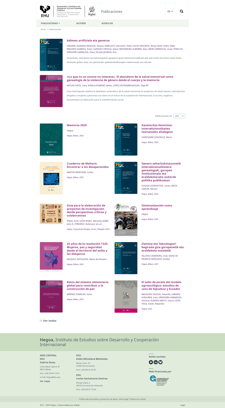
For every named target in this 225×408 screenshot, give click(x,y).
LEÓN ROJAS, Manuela (90, 220)
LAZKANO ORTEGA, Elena (105, 49)
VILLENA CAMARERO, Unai (154, 255)
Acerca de (107, 23)
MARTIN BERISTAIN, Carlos (80, 172)
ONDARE (71, 45)
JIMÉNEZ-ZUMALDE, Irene (79, 294)
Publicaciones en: (163, 116)
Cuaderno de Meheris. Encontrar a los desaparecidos (88, 165)
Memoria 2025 (77, 125)
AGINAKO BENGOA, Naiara (90, 45)
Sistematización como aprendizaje (157, 207)
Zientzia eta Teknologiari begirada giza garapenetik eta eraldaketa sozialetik (163, 247)
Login (182, 405)
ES (169, 11)
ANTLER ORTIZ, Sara (77, 85)
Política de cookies (137, 399)
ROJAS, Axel (72, 220)
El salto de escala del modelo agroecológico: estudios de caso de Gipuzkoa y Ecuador (161, 285)
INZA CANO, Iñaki (166, 45)
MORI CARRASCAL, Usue (160, 49)
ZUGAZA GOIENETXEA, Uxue (156, 185)
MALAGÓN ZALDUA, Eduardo (156, 294)
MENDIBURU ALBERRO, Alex (133, 49)
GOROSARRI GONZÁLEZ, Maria (157, 137)
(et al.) (99, 224)
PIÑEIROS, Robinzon (85, 224)
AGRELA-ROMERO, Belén (100, 85)
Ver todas (49, 320)
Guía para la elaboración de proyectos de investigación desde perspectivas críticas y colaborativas (87, 210)
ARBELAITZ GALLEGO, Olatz (118, 45)
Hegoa (70, 130)
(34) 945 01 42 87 (88, 370)
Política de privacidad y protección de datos (98, 399)
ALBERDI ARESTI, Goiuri (162, 300)
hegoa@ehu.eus (53, 377)
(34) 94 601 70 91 (52, 373)
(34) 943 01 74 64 (88, 389)
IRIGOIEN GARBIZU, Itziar (79, 49)
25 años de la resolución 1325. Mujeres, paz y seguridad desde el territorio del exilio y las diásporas (87, 249)
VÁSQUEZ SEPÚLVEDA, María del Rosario (87, 259)
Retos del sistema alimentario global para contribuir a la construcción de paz (88, 285)
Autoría (81, 23)
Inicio (43, 29)
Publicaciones (49, 23)
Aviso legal (123, 399)
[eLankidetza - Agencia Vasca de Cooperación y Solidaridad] (167, 380)
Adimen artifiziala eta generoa (88, 40)
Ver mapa (45, 381)
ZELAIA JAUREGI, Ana (106, 52)
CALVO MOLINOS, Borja (144, 45)
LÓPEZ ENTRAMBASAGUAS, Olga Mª (131, 85)
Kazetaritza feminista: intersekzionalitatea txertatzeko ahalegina (157, 128)
